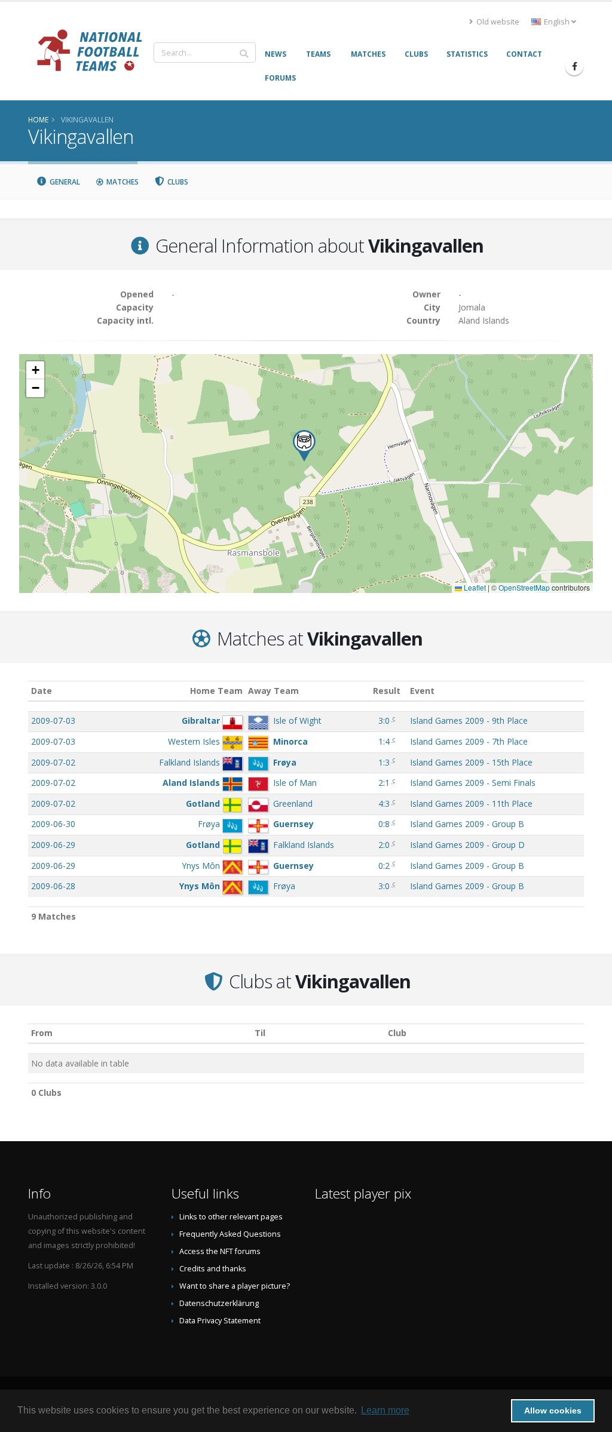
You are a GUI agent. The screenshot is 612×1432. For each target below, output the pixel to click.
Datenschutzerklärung (219, 1303)
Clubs (177, 182)
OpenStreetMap (524, 587)
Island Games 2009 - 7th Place (469, 741)
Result (386, 690)
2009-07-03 (53, 720)
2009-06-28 (53, 886)
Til (260, 1032)
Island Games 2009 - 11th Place (471, 803)
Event (422, 690)
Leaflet (474, 587)
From (42, 1032)
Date (41, 690)
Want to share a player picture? (234, 1286)
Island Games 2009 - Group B (467, 823)
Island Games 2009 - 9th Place (469, 720)
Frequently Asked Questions (230, 1234)
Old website (497, 22)
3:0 (384, 720)
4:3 (384, 803)
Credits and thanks (212, 1269)
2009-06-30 (53, 823)
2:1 (384, 782)
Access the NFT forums (220, 1251)
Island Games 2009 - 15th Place (471, 762)
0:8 (384, 823)
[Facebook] (574, 66)
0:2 (384, 865)
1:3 (384, 762)
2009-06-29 (53, 844)
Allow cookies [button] (553, 1410)
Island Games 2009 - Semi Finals (473, 782)
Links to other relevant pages (231, 1217)
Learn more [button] (385, 1410)
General (64, 182)
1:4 (384, 741)
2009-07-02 (53, 762)
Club (397, 1032)
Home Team (216, 690)
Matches (122, 182)
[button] (304, 445)
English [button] (556, 22)
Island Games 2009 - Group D (467, 844)
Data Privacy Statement (220, 1321)
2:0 (384, 844)
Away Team (273, 690)
